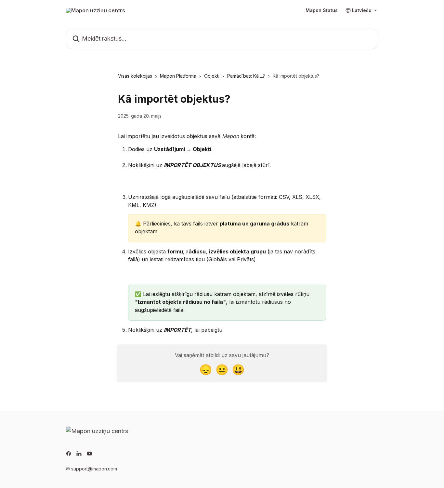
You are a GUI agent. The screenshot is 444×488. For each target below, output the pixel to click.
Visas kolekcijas (135, 76)
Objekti (211, 76)
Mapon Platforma (178, 76)
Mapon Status (322, 10)
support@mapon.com (94, 468)
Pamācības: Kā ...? (246, 76)
